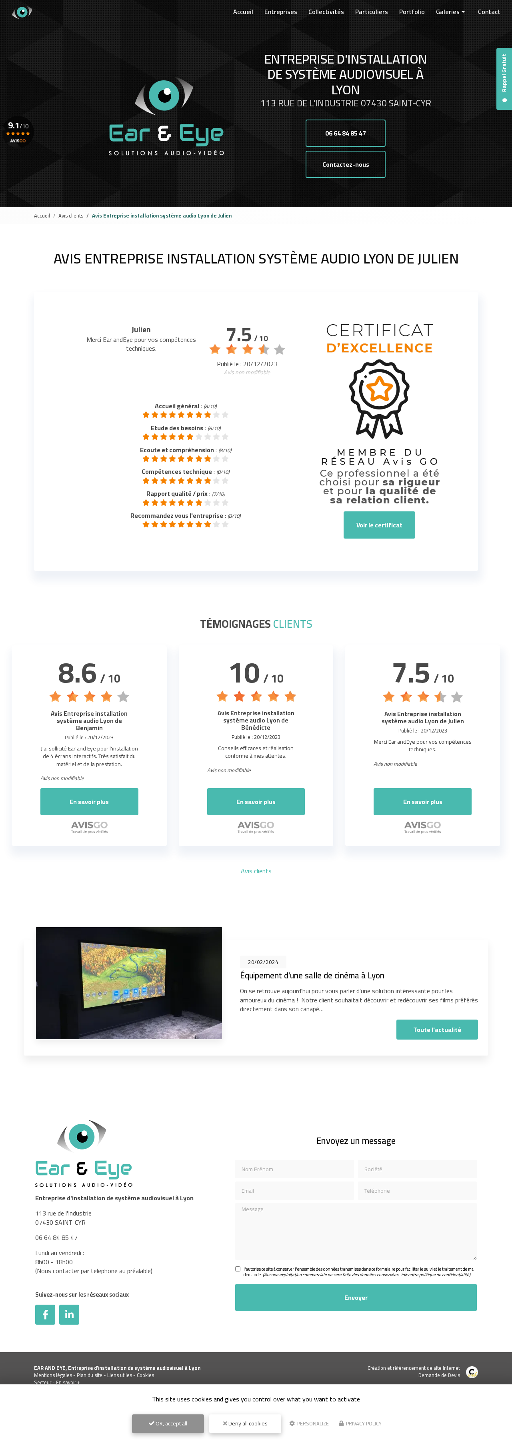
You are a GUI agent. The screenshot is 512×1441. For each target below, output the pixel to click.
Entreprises (280, 12)
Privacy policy (363, 1423)
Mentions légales (53, 1375)
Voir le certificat (379, 525)
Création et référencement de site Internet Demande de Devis (414, 1371)
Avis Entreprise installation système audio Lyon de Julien (423, 717)
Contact (489, 12)
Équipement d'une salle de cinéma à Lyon (312, 975)
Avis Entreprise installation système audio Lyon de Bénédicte (256, 720)
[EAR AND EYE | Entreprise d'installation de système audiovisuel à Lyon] (22, 12)
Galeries (448, 12)
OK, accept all (170, 1423)
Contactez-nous (345, 164)
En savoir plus (89, 802)
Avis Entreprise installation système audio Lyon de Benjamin (89, 721)
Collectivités (326, 12)
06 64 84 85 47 (345, 133)
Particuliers (371, 12)
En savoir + (68, 1382)
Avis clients (70, 215)
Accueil (243, 12)
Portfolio (412, 12)
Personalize (312, 1423)
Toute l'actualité (437, 1030)
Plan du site (89, 1375)
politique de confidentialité (444, 1275)
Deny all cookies (247, 1423)
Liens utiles (119, 1375)
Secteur (42, 1382)
